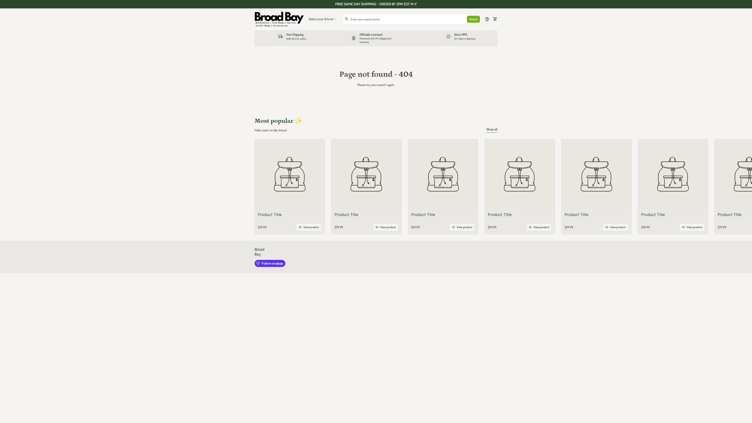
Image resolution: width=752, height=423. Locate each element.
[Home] (279, 19)
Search (473, 19)
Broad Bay (259, 252)
